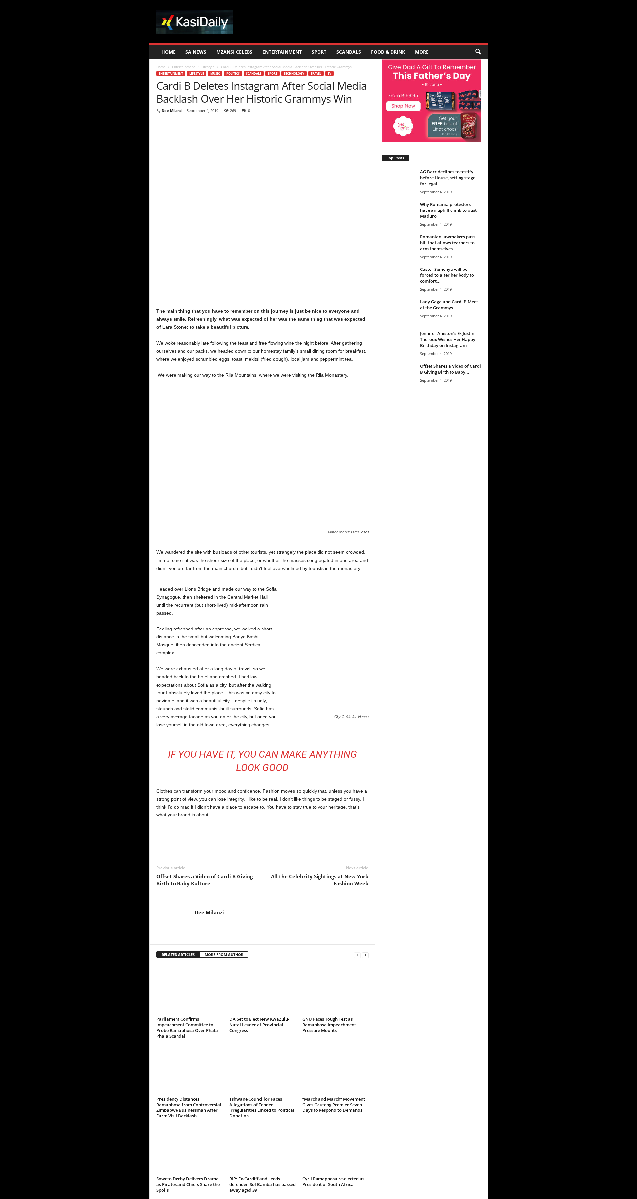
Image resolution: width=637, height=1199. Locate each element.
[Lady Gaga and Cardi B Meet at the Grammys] (398, 323)
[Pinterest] (232, 129)
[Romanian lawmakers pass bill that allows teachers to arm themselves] (398, 258)
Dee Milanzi (172, 110)
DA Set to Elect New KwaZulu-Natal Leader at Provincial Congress (259, 1024)
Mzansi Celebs (234, 52)
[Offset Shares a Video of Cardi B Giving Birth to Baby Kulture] (398, 385)
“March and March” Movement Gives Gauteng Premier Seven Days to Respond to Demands (333, 1104)
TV (329, 73)
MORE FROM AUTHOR (224, 954)
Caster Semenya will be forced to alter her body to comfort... (447, 275)
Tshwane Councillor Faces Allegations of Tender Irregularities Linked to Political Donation (261, 1107)
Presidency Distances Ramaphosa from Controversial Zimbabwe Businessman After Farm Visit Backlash (188, 1107)
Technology (294, 73)
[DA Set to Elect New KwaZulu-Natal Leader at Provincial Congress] (262, 989)
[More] (279, 129)
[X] (217, 129)
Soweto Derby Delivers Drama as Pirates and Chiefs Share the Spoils (188, 1184)
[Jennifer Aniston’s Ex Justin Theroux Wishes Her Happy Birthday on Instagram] (398, 355)
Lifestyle (208, 66)
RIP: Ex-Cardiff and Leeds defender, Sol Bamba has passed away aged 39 (262, 1184)
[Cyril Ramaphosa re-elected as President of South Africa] (335, 1149)
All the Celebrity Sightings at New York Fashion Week (319, 880)
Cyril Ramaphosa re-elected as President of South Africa (333, 1181)
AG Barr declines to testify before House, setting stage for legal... (447, 178)
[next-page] (365, 954)
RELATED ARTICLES (178, 954)
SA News (195, 52)
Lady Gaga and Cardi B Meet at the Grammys (449, 305)
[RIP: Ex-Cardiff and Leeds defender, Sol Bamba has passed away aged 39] (262, 1149)
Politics (233, 73)
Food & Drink (388, 52)
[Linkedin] (263, 129)
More (422, 52)
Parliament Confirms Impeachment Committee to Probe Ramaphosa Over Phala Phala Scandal (187, 1027)
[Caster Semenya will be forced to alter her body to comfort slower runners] (398, 278)
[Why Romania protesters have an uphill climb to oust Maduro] (398, 213)
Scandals (348, 52)
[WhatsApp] (247, 129)
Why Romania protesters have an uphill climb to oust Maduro (448, 210)
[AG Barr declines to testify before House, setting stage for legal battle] (398, 181)
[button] (478, 52)
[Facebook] (202, 129)
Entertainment (282, 52)
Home (168, 52)
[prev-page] (357, 954)
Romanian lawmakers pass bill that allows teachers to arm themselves (447, 243)
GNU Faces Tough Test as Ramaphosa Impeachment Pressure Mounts (329, 1024)
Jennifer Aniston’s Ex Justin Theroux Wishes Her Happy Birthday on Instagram (447, 339)
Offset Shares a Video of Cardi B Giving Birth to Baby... (450, 369)
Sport (319, 52)
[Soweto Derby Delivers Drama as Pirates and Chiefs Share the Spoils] (189, 1149)
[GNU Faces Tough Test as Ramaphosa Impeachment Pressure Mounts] (335, 989)
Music (215, 73)
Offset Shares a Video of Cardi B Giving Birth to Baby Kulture (204, 880)
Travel (316, 73)
